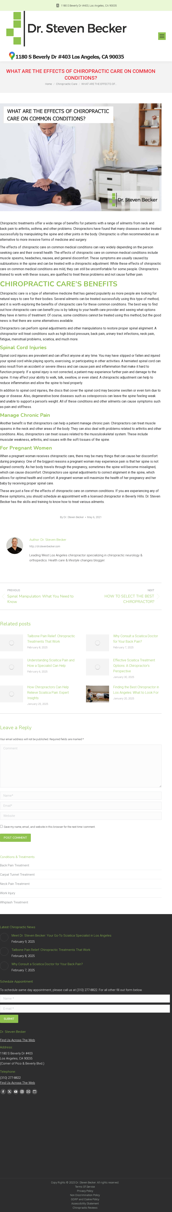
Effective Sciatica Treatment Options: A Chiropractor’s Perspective (134, 665)
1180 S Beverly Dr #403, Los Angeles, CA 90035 (89, 5)
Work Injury (7, 893)
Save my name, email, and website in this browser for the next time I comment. (49, 826)
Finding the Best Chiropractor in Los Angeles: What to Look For (136, 690)
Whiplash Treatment (14, 902)
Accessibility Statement (85, 1203)
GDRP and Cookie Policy (85, 1199)
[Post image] (11, 642)
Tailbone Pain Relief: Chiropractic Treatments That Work (51, 639)
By (72, 517)
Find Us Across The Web (17, 1040)
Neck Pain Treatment (15, 884)
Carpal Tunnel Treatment (17, 874)
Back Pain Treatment (14, 865)
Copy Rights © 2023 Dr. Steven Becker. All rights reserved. (85, 1182)
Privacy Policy (85, 1190)
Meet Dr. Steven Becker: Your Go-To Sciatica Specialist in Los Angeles (61, 935)
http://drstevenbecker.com (44, 546)
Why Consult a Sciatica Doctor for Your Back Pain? (135, 639)
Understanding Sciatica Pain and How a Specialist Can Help (50, 663)
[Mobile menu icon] (162, 36)
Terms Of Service (85, 1186)
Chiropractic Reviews (85, 1207)
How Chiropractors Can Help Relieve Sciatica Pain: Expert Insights (48, 692)
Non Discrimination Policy (85, 1195)
